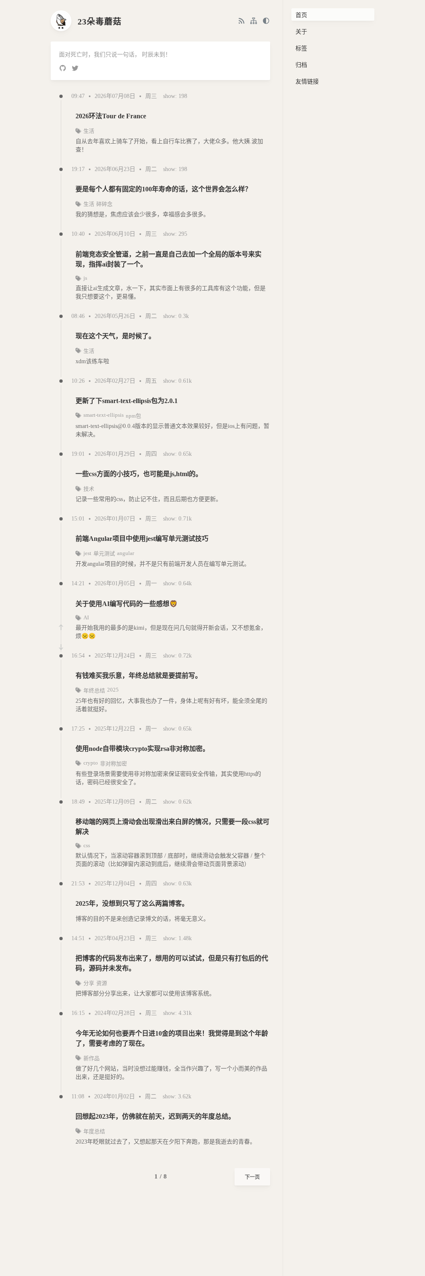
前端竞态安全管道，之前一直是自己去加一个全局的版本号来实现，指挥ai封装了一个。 (168, 259)
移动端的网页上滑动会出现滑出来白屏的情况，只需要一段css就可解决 (172, 826)
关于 (301, 32)
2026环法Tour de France (111, 116)
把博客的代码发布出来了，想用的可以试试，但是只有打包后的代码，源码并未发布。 (172, 963)
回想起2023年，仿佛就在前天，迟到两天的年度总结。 (155, 1116)
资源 (101, 983)
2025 (113, 690)
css (86, 845)
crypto (90, 763)
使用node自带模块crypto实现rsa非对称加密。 (142, 748)
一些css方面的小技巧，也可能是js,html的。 (139, 473)
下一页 (252, 1177)
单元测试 (104, 553)
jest (87, 553)
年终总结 (94, 690)
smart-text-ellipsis (103, 415)
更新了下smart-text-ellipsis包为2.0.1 (127, 400)
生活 (88, 131)
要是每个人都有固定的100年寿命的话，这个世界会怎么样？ (164, 189)
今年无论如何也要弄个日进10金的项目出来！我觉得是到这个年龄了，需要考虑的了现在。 (172, 1038)
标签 (301, 48)
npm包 (133, 416)
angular (125, 553)
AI (86, 617)
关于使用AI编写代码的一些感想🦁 (127, 603)
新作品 (91, 1058)
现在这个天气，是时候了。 (115, 336)
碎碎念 (104, 204)
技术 (88, 489)
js (85, 278)
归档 (301, 65)
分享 (88, 983)
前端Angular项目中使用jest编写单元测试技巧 (142, 538)
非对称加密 (113, 763)
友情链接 (307, 81)
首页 (301, 15)
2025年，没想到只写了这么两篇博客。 (132, 903)
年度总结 (94, 1131)
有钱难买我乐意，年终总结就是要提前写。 (139, 675)
